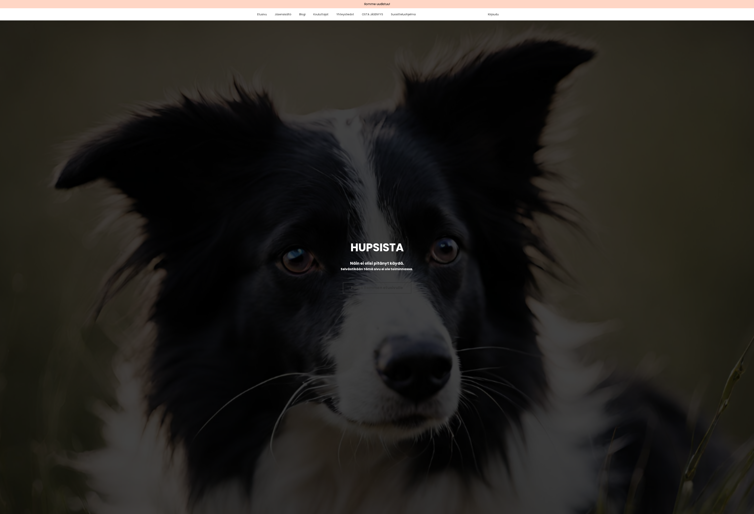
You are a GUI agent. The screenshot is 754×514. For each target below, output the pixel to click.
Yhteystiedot (345, 14)
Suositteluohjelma (403, 14)
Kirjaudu (493, 14)
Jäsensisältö (283, 14)
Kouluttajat (321, 14)
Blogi (302, 14)
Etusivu (262, 14)
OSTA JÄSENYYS (372, 14)
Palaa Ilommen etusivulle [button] (377, 287)
